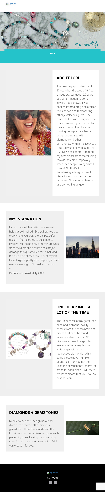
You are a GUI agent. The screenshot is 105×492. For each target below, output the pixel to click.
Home (8, 14)
